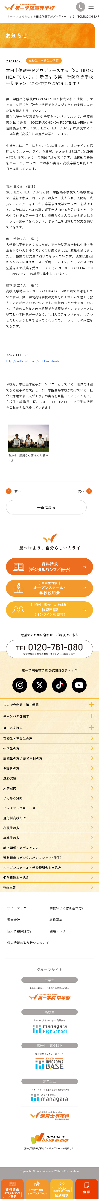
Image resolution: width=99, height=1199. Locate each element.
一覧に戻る (46, 507)
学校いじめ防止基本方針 (67, 908)
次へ (81, 491)
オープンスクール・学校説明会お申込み (32, 867)
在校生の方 (11, 828)
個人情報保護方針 (20, 931)
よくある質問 (13, 798)
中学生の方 (11, 748)
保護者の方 (11, 768)
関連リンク (58, 931)
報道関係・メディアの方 (21, 847)
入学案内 (9, 788)
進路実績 (9, 778)
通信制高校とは (14, 818)
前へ (18, 491)
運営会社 (13, 919)
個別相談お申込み (16, 877)
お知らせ (24, 16)
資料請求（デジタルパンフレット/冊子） (33, 857)
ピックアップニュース (19, 808)
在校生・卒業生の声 (17, 738)
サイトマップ (16, 908)
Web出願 (9, 887)
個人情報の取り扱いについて (28, 942)
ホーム (11, 16)
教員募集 (56, 919)
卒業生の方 (11, 837)
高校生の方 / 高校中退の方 (22, 758)
